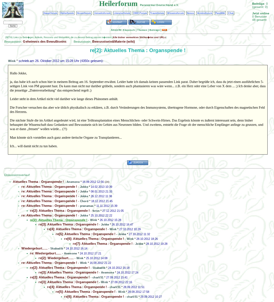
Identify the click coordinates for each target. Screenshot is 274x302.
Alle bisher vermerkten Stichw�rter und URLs (139, 37)
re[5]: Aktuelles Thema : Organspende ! (85, 234)
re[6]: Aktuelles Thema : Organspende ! (94, 238)
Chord (84, 201)
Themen (142, 30)
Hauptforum (50, 13)
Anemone (73, 181)
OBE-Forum (140, 13)
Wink (12, 61)
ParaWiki (220, 13)
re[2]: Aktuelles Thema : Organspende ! (60, 210)
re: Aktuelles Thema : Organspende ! (49, 186)
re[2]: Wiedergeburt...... (56, 258)
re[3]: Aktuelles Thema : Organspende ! (68, 224)
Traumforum (157, 13)
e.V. (176, 5)
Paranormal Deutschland (156, 5)
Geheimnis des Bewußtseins (44, 41)
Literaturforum (122, 13)
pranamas (87, 205)
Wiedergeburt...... (34, 248)
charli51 (97, 277)
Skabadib (56, 248)
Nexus (190, 13)
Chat (231, 13)
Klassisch (129, 30)
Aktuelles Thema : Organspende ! (38, 181)
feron (96, 210)
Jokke (84, 186)
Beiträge (154, 30)
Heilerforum (67, 13)
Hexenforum (84, 13)
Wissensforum (175, 13)
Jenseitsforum (102, 13)
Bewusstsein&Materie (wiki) (113, 41)
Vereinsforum (204, 13)
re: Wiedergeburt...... (45, 253)
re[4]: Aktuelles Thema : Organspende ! (77, 229)
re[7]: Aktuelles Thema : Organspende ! (103, 243)
